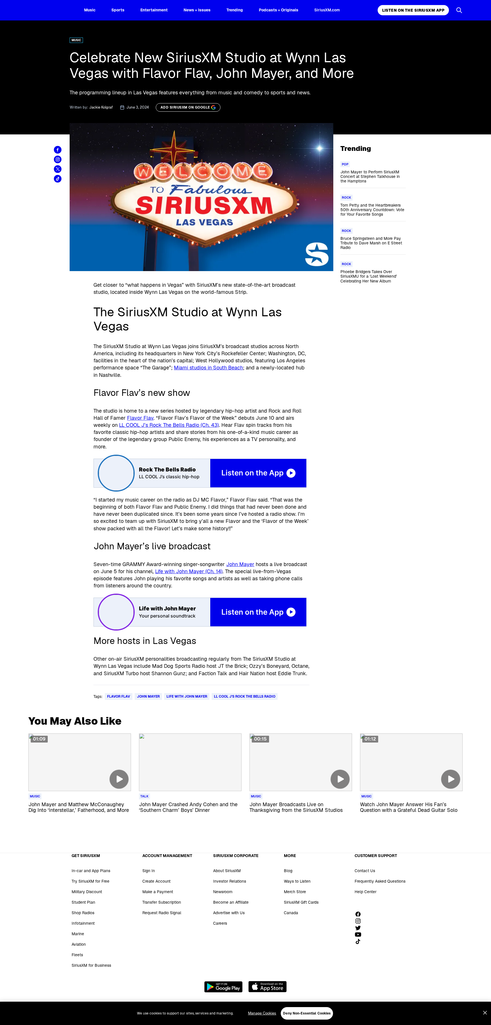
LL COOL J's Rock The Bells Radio (244, 696)
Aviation (79, 944)
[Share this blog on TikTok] (58, 179)
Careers (220, 923)
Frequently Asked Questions (380, 881)
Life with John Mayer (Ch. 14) (188, 571)
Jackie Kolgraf (101, 107)
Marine (78, 933)
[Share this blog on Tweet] (58, 169)
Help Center (365, 891)
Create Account (156, 881)
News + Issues (197, 10)
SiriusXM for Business (91, 965)
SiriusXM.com (327, 10)
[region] (245, 1013)
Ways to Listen (297, 881)
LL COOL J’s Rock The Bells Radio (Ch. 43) (169, 425)
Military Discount (87, 891)
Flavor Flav (140, 418)
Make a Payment (157, 891)
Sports (117, 10)
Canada (291, 912)
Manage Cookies (262, 1013)
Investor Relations (229, 881)
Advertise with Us (229, 912)
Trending (234, 10)
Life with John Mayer (187, 696)
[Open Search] (459, 10)
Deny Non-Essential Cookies (307, 1013)
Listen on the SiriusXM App (413, 10)
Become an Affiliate (231, 902)
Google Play (223, 986)
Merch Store (295, 891)
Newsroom (222, 891)
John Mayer (240, 564)
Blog (288, 870)
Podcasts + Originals (278, 10)
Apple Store (267, 986)
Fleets (77, 954)
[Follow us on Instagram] (360, 921)
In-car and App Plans (91, 870)
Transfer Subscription (161, 902)
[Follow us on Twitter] (360, 927)
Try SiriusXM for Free (90, 881)
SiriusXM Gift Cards (301, 902)
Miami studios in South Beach (208, 367)
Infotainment (83, 923)
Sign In (148, 870)
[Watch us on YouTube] (360, 934)
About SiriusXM (227, 870)
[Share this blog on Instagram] (58, 159)
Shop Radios (83, 912)
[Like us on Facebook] (360, 914)
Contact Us (365, 870)
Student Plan (83, 902)
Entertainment (154, 10)
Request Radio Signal (161, 912)
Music (89, 10)
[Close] (485, 1012)
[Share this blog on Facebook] (58, 150)
